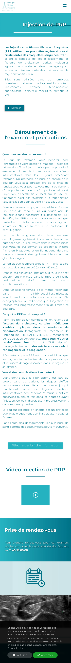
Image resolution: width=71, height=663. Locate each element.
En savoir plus (15, 648)
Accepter (47, 655)
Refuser (21, 655)
